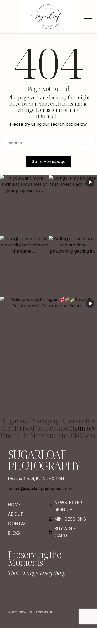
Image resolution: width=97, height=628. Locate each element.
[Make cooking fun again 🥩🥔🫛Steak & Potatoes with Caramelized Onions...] (48, 357)
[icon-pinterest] (61, 589)
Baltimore (82, 428)
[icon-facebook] (35, 589)
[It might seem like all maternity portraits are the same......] (24, 266)
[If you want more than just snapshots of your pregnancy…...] (24, 205)
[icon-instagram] (48, 589)
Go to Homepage (49, 161)
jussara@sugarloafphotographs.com (41, 488)
